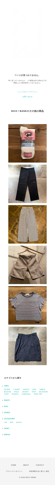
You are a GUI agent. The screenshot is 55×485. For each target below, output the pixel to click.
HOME (13, 465)
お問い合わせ (27, 97)
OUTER (7, 389)
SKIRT (6, 428)
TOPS (6, 386)
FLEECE (15, 394)
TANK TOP (38, 394)
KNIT (34, 389)
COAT (6, 394)
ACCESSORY (9, 419)
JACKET (25, 392)
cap (5, 422)
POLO (16, 392)
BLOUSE (7, 392)
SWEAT (42, 389)
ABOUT (26, 465)
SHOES (7, 412)
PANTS (7, 400)
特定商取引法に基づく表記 (39, 471)
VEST (34, 392)
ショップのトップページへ (27, 92)
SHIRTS (26, 389)
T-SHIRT (16, 389)
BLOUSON (43, 392)
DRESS (7, 435)
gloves (19, 422)
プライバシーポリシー (14, 471)
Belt (11, 422)
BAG (6, 406)
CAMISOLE (26, 394)
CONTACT (40, 465)
